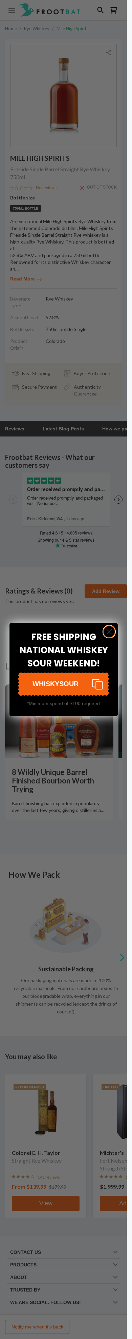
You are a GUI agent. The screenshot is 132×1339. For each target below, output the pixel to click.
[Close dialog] (109, 632)
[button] (63, 684)
